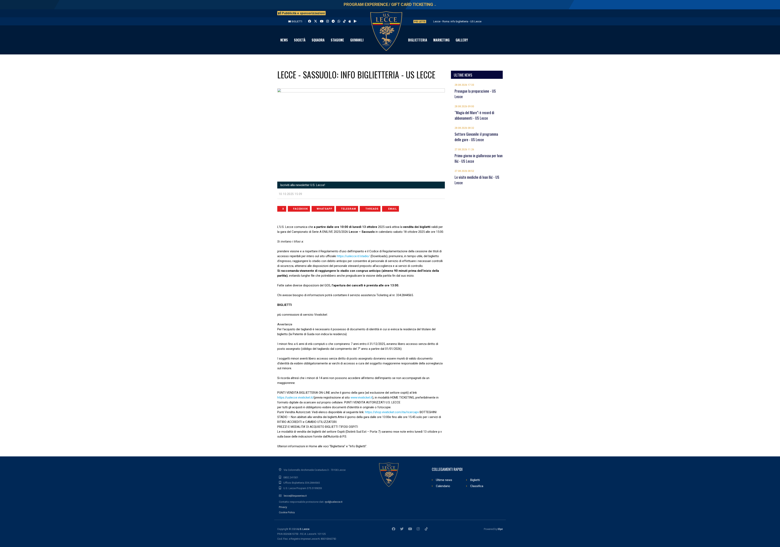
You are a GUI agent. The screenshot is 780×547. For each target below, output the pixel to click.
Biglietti (296, 21)
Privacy (283, 507)
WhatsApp (324, 208)
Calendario (443, 486)
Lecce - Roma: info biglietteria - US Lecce (457, 21)
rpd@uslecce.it (333, 501)
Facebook (300, 208)
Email (392, 208)
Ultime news (444, 480)
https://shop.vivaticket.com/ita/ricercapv (392, 412)
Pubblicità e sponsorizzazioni (303, 13)
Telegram (348, 208)
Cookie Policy (287, 512)
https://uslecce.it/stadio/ (353, 256)
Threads (371, 208)
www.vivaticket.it (361, 397)
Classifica (476, 486)
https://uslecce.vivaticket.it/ (295, 397)
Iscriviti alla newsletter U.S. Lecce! (302, 185)
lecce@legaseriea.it (295, 495)
